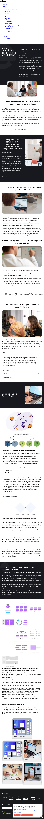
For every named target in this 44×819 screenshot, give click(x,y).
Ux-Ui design (8, 15)
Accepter (17, 814)
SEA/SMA (9, 31)
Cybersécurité (8, 21)
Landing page (8, 28)
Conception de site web (11, 9)
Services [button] (5, 8)
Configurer (29, 814)
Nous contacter (7, 42)
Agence (5, 4)
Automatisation (9, 26)
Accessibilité (8, 11)
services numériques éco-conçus (33, 55)
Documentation (9, 40)
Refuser (23, 814)
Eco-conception (11, 35)
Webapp (7, 13)
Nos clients (5, 6)
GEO (6, 20)
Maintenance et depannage (20, 736)
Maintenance (8, 23)
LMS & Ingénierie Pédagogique (13, 25)
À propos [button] (5, 36)
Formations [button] (8, 30)
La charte (7, 38)
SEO (6, 16)
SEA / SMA (7, 18)
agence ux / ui (7, 758)
